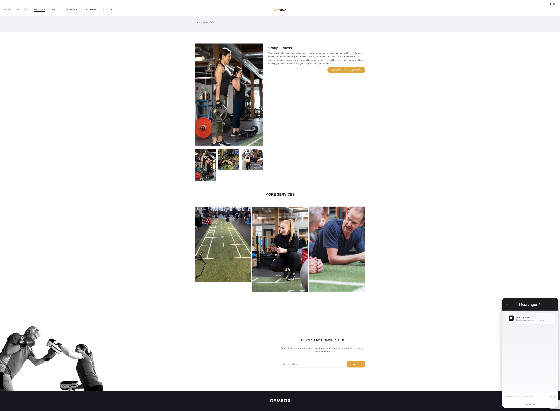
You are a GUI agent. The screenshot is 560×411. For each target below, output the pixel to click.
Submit (356, 364)
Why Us (56, 10)
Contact (107, 10)
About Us (21, 10)
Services (38, 10)
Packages (91, 10)
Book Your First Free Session (346, 70)
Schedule (72, 10)
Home (7, 10)
